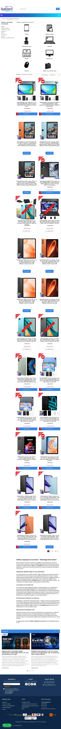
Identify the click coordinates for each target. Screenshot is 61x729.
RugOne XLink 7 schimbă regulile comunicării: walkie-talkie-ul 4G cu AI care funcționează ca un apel (15, 652)
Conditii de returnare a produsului (29, 704)
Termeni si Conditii (6, 704)
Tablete (2, 26)
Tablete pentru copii (5, 29)
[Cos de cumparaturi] (59, 15)
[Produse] (1, 16)
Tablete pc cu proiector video (7, 37)
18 (55, 551)
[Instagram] (34, 684)
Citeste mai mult (5, 667)
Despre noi (4, 702)
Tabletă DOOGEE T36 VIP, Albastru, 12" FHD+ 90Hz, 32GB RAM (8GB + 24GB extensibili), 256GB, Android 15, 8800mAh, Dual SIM (26, 222)
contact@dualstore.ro (50, 685)
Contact (4, 709)
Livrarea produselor (6, 707)
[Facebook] (26, 684)
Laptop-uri (3, 31)
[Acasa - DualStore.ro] (8, 8)
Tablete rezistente (5, 28)
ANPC (23, 708)
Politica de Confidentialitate (9, 692)
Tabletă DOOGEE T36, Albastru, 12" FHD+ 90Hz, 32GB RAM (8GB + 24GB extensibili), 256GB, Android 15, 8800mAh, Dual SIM (26, 340)
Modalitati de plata (26, 702)
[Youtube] (29, 684)
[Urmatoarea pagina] (58, 551)
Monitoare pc (4, 34)
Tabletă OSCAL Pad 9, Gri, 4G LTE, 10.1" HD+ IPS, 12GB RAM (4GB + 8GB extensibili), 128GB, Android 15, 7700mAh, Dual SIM (26, 458)
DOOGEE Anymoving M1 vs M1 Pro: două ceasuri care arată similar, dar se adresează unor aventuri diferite (45, 652)
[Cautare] (58, 9)
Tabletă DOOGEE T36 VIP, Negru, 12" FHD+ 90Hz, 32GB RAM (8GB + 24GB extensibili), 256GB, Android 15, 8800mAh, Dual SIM (49, 222)
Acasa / (4, 18)
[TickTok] (32, 684)
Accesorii (3, 36)
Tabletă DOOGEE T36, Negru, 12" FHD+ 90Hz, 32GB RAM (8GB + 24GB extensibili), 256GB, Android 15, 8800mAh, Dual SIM (49, 340)
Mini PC (2, 33)
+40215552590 (50, 682)
